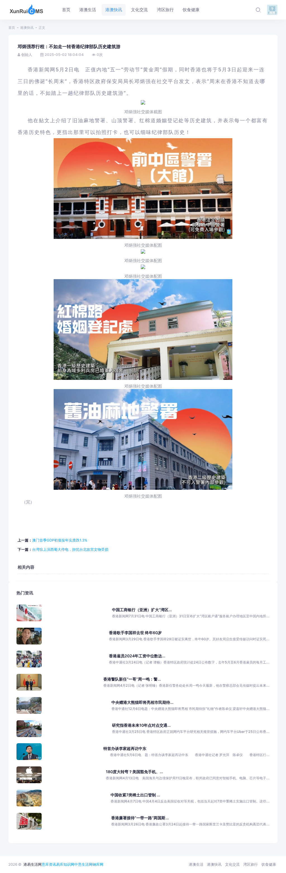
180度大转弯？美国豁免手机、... (134, 771)
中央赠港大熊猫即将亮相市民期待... (142, 702)
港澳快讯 (27, 27)
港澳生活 (196, 864)
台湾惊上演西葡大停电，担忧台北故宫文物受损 (70, 549)
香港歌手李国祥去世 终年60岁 (135, 632)
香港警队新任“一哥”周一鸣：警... (132, 679)
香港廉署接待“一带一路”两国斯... (140, 817)
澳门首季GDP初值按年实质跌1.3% (59, 540)
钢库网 (97, 864)
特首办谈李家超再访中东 (124, 748)
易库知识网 (65, 864)
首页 (11, 27)
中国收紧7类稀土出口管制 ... (135, 794)
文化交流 (232, 864)
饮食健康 (268, 864)
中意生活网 (83, 864)
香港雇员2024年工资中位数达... (137, 655)
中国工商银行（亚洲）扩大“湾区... (142, 609)
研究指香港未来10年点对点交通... (141, 725)
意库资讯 (49, 864)
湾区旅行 (250, 864)
